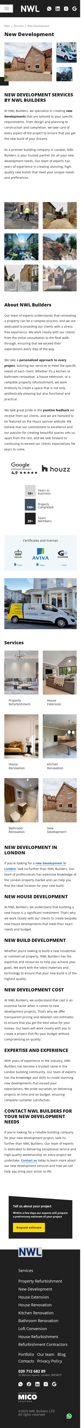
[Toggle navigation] (6, 8)
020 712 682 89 (31, 1371)
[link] (7, 25)
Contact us (29, 1160)
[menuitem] (49, 8)
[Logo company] (30, 9)
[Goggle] (74, 8)
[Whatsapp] (49, 8)
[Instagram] (66, 8)
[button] (69, 1416)
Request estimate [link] (28, 1227)
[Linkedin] (58, 8)
